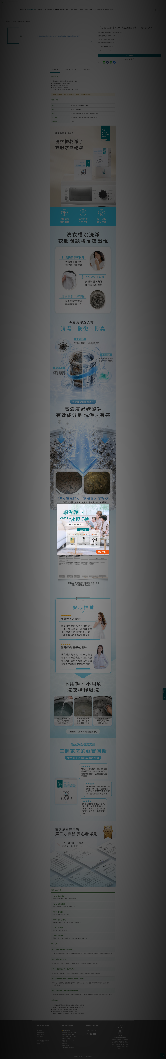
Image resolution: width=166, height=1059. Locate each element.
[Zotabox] (108, 554)
